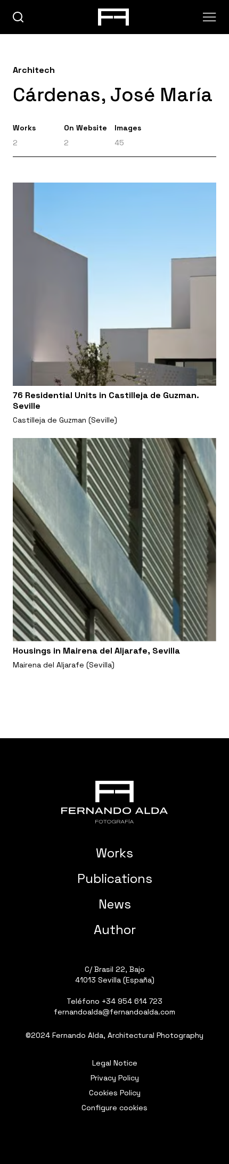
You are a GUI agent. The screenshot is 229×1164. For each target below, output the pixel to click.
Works (114, 853)
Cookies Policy (115, 1092)
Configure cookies (114, 1107)
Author (115, 929)
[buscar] (18, 17)
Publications (114, 878)
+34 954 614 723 (132, 1001)
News (115, 904)
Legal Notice (114, 1063)
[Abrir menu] (209, 17)
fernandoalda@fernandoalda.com (114, 1012)
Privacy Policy (115, 1078)
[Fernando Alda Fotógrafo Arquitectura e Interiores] (114, 802)
